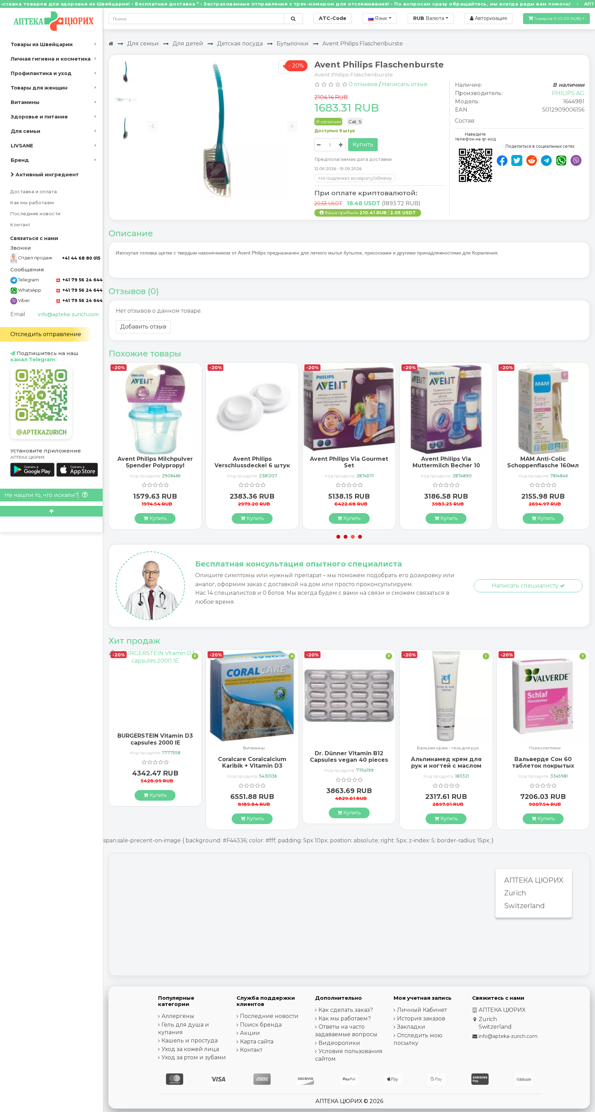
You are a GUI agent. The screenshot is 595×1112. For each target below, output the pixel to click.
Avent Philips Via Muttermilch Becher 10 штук (446, 465)
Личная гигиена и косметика (51, 59)
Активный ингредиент (46, 175)
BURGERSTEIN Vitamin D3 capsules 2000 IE (155, 739)
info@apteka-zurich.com (68, 314)
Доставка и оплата (33, 191)
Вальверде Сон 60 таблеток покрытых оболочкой (543, 766)
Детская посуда (240, 43)
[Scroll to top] (51, 511)
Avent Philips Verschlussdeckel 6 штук (252, 462)
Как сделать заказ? (346, 1010)
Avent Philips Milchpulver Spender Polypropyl (155, 462)
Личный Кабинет (422, 1010)
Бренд (20, 160)
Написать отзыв (404, 84)
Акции (250, 1033)
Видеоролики (339, 1043)
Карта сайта (256, 1041)
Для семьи (25, 131)
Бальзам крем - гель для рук (448, 748)
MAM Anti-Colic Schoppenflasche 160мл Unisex (543, 465)
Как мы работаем (32, 202)
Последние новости (35, 213)
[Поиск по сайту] (293, 18)
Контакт (20, 224)
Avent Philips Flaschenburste (362, 43)
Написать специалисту (526, 585)
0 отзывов (363, 84)
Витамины (25, 102)
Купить (363, 144)
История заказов (421, 1018)
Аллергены (177, 1016)
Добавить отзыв (143, 326)
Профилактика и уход (41, 73)
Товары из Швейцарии (42, 44)
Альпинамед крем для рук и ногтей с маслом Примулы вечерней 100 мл (446, 769)
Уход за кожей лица (190, 1049)
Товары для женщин (39, 88)
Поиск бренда (261, 1024)
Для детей (188, 43)
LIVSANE (22, 146)
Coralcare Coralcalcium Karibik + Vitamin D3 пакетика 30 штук (252, 766)
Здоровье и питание (39, 117)
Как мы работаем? (345, 1018)
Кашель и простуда (189, 1040)
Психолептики (545, 748)
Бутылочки (292, 43)
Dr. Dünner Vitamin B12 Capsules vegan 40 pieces (349, 756)
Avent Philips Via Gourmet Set (349, 462)
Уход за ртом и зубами (193, 1057)
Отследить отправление (45, 334)
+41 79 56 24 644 (82, 279)
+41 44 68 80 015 (81, 258)
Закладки (411, 1026)
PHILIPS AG (568, 93)
